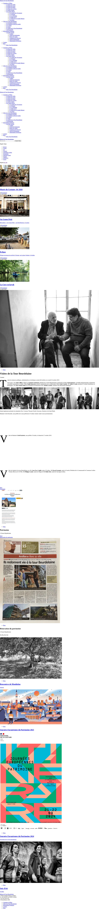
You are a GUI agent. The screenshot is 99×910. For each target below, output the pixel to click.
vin (4, 149)
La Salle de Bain (10, 10)
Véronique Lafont (7, 152)
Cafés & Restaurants (14, 39)
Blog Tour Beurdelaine (11, 45)
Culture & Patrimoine (14, 35)
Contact (5, 42)
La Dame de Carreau (11, 9)
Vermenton (5, 154)
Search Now (18, 140)
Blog (4, 43)
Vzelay (5, 148)
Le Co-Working (13, 15)
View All (5, 162)
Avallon (11, 34)
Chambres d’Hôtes (7, 3)
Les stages (11, 20)
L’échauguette (9, 29)
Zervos (4, 147)
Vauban (5, 156)
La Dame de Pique (10, 7)
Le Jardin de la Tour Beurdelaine (14, 28)
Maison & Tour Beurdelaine (7, 0)
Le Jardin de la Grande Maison (16, 18)
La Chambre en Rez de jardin (13, 24)
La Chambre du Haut (11, 22)
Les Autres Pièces (10, 11)
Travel (4, 159)
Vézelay (5, 151)
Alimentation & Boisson (15, 41)
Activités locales (10, 32)
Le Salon (8, 27)
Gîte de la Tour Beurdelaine (10, 21)
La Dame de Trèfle (10, 4)
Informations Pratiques (8, 31)
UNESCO (5, 158)
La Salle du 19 (12, 17)
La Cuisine (9, 25)
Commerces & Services (15, 38)
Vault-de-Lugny (7, 155)
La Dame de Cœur (10, 6)
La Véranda (12, 14)
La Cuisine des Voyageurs (15, 13)
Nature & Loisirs (13, 36)
